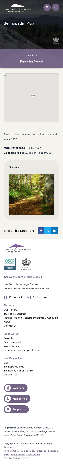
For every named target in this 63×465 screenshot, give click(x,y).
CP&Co (25, 458)
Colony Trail (11, 374)
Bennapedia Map (14, 366)
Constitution (33, 454)
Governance (18, 454)
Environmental (12, 342)
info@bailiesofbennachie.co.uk (23, 276)
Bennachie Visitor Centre (18, 370)
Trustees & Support (15, 313)
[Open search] (55, 7)
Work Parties (11, 346)
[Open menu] (47, 7)
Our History (10, 309)
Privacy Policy (11, 451)
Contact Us (10, 325)
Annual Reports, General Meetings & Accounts (31, 317)
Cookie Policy (28, 451)
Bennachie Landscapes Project (22, 350)
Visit (6, 362)
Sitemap (41, 451)
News (7, 321)
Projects (8, 338)
